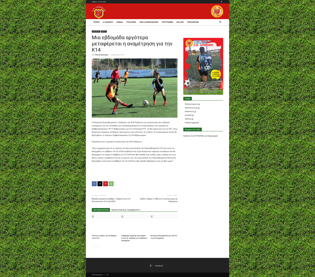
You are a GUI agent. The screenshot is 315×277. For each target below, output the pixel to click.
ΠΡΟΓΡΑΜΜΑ (167, 22)
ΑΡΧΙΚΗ (97, 22)
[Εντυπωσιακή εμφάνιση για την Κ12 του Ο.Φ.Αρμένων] (164, 224)
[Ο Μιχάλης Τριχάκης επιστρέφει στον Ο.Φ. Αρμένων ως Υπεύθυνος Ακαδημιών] (134, 224)
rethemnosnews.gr (192, 108)
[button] (220, 22)
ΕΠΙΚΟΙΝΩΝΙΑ (193, 22)
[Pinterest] (105, 183)
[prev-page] (93, 245)
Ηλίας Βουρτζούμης (101, 55)
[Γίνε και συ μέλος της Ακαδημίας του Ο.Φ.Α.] (105, 224)
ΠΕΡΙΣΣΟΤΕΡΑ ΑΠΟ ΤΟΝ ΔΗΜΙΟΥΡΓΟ (125, 210)
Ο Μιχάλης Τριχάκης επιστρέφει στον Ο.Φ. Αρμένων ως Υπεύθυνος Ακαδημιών (134, 238)
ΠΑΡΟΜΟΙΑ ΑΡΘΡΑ (100, 210)
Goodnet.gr (189, 115)
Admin (104, 275)
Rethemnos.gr (190, 111)
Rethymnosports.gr (192, 104)
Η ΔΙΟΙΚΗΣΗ (108, 22)
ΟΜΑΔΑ (119, 22)
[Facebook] (221, 1)
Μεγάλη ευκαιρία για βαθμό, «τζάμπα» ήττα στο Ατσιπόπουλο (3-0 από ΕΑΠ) (111, 200)
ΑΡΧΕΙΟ (104, 31)
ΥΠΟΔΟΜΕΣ (131, 22)
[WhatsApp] (111, 183)
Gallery (180, 22)
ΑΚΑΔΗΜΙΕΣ (96, 31)
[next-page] (97, 245)
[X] (99, 183)
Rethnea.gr (189, 119)
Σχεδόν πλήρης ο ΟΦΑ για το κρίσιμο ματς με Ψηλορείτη (158, 200)
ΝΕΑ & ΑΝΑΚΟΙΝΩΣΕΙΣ (149, 22)
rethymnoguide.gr (192, 122)
